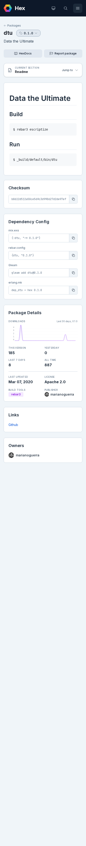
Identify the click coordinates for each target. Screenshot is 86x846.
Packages (14, 25)
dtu (8, 32)
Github (13, 425)
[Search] (66, 8)
